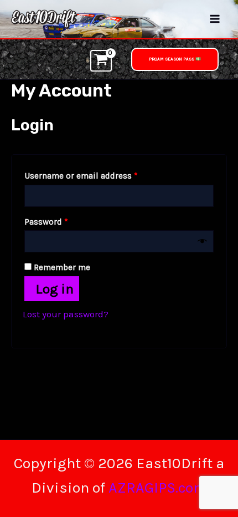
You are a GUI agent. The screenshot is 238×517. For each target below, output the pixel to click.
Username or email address (98, 175)
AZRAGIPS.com (157, 487)
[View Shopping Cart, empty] (101, 61)
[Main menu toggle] (215, 19)
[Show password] (202, 241)
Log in (54, 289)
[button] (175, 59)
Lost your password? (65, 314)
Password (63, 221)
